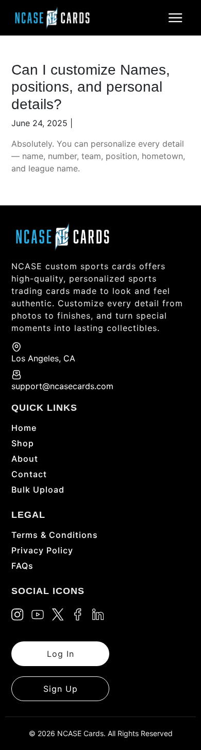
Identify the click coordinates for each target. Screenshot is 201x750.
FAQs (22, 566)
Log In (60, 654)
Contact (29, 474)
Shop (22, 443)
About (24, 459)
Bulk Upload (37, 489)
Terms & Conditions (54, 535)
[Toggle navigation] (175, 18)
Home (24, 428)
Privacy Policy (42, 550)
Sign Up (60, 689)
